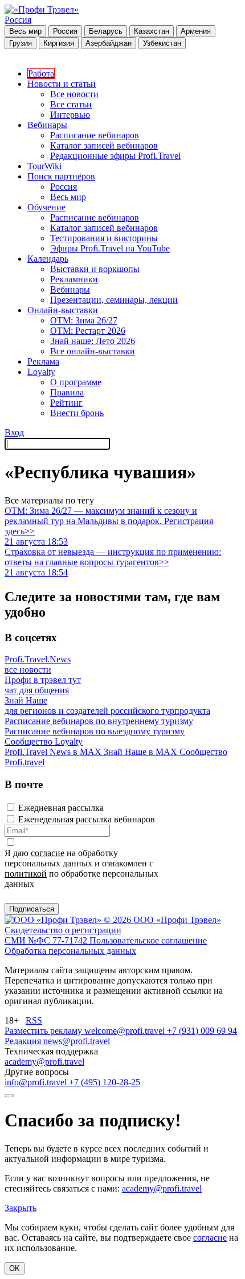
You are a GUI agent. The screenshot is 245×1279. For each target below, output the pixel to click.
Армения (196, 31)
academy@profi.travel (44, 1061)
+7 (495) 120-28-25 (104, 1082)
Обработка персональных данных (70, 951)
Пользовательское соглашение (148, 940)
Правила (67, 392)
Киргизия (58, 43)
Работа (41, 73)
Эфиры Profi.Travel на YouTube (110, 248)
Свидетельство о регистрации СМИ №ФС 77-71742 (63, 935)
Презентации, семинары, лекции (114, 300)
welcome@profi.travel (125, 1031)
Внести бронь (77, 413)
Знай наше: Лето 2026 (92, 341)
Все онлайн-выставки (92, 351)
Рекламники (74, 279)
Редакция (24, 1041)
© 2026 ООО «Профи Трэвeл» (162, 920)
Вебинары (47, 125)
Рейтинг (66, 402)
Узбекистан (162, 43)
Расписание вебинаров (94, 135)
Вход (14, 432)
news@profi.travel (76, 1041)
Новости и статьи (61, 84)
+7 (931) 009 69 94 (202, 1031)
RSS (34, 1020)
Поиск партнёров (61, 176)
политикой (26, 873)
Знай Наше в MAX (141, 752)
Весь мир (25, 31)
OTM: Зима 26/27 (83, 320)
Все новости (74, 94)
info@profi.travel (37, 1082)
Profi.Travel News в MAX (54, 752)
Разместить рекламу (44, 1031)
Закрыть (20, 1208)
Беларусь (105, 31)
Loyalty (41, 372)
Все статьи (71, 104)
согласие (47, 853)
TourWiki (44, 166)
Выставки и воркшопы (95, 269)
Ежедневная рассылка (61, 808)
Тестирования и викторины (104, 238)
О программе (75, 382)
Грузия (20, 43)
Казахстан (151, 31)
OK (14, 1268)
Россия (18, 20)
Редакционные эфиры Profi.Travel (115, 156)
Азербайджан (108, 43)
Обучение (46, 207)
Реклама (43, 361)
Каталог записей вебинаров (104, 145)
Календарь (47, 258)
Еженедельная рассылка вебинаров (86, 819)
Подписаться (31, 909)
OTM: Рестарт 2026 (87, 330)
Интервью (70, 114)
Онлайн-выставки (62, 310)
